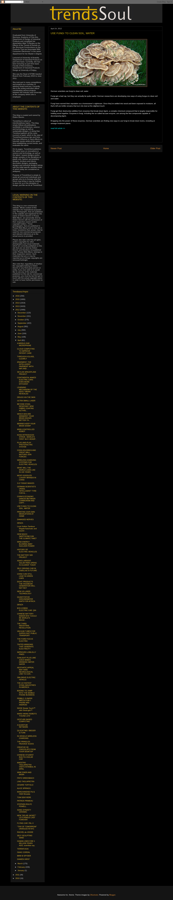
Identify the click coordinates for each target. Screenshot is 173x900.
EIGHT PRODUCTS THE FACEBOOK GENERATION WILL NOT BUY (26, 585)
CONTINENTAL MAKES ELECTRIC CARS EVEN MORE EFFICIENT (26, 381)
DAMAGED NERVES (25, 519)
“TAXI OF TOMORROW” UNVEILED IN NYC (27, 828)
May (20, 337)
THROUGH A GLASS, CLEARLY (25, 358)
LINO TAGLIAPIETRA (25, 781)
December (22, 313)
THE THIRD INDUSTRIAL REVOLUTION (24, 626)
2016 (17, 296)
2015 (17, 299)
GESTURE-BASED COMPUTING (24, 720)
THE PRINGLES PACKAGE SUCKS (25, 743)
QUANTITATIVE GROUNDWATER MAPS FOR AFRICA (26, 599)
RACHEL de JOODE (25, 832)
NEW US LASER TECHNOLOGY (24, 592)
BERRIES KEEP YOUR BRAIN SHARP (26, 425)
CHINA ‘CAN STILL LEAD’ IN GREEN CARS (25, 576)
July (19, 330)
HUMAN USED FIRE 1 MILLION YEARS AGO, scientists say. (26, 843)
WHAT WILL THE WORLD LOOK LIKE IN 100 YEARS (26, 470)
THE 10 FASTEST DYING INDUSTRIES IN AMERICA (26, 685)
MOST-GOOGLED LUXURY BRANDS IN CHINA (26, 477)
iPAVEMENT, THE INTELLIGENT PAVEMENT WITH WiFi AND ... (25, 365)
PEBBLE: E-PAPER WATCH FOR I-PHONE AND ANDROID (24, 701)
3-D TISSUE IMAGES (25, 483)
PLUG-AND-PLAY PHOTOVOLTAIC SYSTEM (25, 445)
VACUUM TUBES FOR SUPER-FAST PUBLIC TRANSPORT (27, 633)
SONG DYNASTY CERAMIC (24, 811)
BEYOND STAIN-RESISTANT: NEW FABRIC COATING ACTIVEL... (25, 407)
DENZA (20, 523)
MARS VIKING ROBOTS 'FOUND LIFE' (27, 715)
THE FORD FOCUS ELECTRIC (25, 640)
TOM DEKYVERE (24, 797)
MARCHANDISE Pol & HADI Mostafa (26, 793)
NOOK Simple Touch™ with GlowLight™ (26, 709)
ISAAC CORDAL (23, 852)
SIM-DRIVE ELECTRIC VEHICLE (26, 678)
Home (106, 148)
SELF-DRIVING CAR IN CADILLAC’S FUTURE (27, 569)
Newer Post (56, 148)
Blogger (112, 895)
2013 (17, 306)
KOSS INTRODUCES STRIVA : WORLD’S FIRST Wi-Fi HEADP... (27, 437)
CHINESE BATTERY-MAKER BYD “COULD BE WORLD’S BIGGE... (27, 617)
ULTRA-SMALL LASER (26, 401)
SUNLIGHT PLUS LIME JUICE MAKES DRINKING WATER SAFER (26, 661)
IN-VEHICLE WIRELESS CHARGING (26, 737)
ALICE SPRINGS (24, 788)
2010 (17, 878)
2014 (17, 303)
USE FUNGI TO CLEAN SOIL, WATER (26, 507)
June (20, 333)
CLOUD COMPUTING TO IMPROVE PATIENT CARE (26, 351)
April (20, 340)
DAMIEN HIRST (23, 859)
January (21, 870)
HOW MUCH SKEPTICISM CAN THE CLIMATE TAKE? (27, 536)
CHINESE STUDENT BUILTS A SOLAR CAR (25, 757)
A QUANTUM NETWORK (22, 726)
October (21, 320)
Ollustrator (94, 895)
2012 (17, 310)
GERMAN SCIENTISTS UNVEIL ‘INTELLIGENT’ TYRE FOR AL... (26, 490)
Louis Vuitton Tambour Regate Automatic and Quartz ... (27, 528)
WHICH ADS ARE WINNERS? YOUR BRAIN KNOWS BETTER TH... (25, 417)
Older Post (155, 148)
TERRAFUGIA (22, 849)
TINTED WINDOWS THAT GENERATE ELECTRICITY (25, 646)
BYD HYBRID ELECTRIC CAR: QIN (26, 609)
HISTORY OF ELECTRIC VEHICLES (27, 551)
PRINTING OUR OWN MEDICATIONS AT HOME (26, 514)
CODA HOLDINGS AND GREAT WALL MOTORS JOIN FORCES (26, 453)
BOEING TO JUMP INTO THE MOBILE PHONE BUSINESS (26, 693)
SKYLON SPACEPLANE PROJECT (26, 373)
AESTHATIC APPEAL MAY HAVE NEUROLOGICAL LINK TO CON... (25, 671)
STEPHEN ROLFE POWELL (24, 805)
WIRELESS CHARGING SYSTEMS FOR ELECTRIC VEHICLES (27, 462)
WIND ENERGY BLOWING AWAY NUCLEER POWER (25, 544)
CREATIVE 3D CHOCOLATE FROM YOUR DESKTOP (26, 749)
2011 (17, 875)
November (22, 316)
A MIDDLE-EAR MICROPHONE (24, 344)
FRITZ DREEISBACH (25, 778)
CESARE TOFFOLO (25, 785)
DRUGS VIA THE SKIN (26, 397)
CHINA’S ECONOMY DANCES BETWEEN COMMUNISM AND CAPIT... (26, 499)
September (22, 323)
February (21, 867)
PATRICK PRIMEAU (25, 801)
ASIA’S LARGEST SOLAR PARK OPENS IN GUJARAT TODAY (27, 563)
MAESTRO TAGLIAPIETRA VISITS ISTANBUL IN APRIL (26, 766)
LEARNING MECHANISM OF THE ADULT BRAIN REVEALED (27, 390)
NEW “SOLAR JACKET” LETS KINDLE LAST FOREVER (26, 817)
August (21, 326)
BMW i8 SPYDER (24, 856)
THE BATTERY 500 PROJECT (25, 556)
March (20, 863)
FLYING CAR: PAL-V (25, 823)
